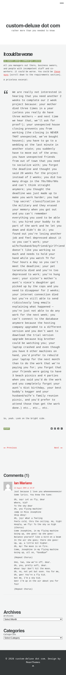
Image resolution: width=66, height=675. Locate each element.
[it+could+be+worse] (52, 429)
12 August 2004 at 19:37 (24, 488)
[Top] (33, 666)
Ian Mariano (23, 482)
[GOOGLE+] (62, 429)
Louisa (37, 61)
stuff (6, 429)
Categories (10, 634)
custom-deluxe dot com (33, 25)
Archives (8, 616)
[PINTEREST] (55, 429)
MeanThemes (33, 662)
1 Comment (25, 61)
